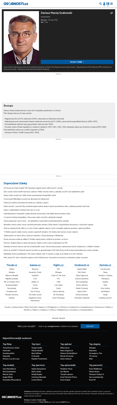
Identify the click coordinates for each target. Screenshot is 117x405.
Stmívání (6, 350)
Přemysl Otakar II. (96, 374)
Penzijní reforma (11, 294)
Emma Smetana (82, 294)
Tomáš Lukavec (66, 374)
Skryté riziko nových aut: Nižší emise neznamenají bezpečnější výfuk (30, 195)
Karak (105, 294)
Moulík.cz (27, 310)
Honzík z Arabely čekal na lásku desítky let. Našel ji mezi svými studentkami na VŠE (36, 243)
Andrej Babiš (82, 269)
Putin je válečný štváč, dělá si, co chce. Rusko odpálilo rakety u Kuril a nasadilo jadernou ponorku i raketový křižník (47, 228)
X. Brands (35, 356)
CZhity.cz (52, 310)
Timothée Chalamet (82, 298)
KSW (58, 282)
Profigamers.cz (53, 307)
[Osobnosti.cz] (16, 3)
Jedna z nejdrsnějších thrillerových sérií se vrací (22, 210)
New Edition (36, 353)
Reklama (27, 400)
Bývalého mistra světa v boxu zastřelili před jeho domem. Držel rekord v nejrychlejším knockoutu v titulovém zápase (48, 224)
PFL (58, 278)
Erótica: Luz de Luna (11, 359)
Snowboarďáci (8, 353)
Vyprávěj (6, 356)
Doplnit (90, 326)
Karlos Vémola (58, 291)
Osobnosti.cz (81, 265)
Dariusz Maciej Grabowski (56, 13)
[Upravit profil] (111, 13)
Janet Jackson (66, 359)
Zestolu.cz (105, 265)
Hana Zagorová (82, 275)
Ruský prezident (12, 285)
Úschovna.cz (99, 307)
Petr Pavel (82, 272)
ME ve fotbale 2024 (12, 282)
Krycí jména (105, 288)
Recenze (35, 269)
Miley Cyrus (65, 348)
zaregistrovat (53, 326)
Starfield (35, 275)
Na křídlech (105, 291)
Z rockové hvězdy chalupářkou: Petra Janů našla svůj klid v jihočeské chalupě (33, 217)
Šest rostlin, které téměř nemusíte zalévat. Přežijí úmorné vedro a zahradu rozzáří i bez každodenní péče (44, 191)
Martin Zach (8, 374)
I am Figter (58, 285)
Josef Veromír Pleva (68, 377)
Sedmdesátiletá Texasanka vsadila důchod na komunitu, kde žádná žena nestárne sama (37, 213)
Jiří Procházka (58, 294)
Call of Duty (35, 291)
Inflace (11, 269)
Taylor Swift (82, 291)
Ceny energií (11, 288)
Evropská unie (11, 291)
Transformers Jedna (11, 348)
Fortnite (35, 288)
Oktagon (58, 272)
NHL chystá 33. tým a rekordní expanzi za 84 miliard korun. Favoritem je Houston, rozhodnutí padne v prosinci (46, 257)
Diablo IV (35, 282)
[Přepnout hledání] (100, 3)
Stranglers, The (95, 353)
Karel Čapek (65, 380)
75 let (46, 22)
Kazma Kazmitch (81, 278)
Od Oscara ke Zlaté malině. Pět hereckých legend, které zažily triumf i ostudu (33, 188)
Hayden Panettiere (39, 359)
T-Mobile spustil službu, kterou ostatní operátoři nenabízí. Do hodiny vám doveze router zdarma (41, 232)
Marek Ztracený (82, 288)
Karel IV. (92, 380)
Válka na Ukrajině (11, 275)
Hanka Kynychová (39, 369)
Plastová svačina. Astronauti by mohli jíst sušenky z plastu (26, 202)
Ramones (93, 350)
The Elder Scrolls (35, 294)
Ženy (26, 307)
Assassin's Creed (35, 272)
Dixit (105, 285)
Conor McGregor (58, 298)
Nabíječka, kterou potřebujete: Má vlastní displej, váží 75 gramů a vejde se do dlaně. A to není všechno (43, 254)
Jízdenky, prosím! (105, 298)
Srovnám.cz (74, 310)
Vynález (12, 298)
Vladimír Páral (66, 369)
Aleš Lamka (36, 371)
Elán (91, 359)
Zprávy (15, 307)
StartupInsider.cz (86, 310)
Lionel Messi (37, 380)
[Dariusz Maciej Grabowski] (21, 37)
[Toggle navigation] (111, 3)
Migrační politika (11, 278)
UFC (58, 269)
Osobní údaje (41, 400)
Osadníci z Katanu (105, 275)
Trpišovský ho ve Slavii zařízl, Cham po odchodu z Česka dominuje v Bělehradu (33, 235)
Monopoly (105, 278)
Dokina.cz (44, 310)
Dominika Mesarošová (12, 380)
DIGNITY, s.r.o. (65, 402)
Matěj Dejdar (37, 374)
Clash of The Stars (58, 275)
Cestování (33, 307)
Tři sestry (93, 356)
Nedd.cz (109, 307)
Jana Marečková (9, 369)
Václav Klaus (94, 371)
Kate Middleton (95, 369)
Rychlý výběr (76, 62)
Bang (105, 272)
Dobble (105, 282)
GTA (35, 278)
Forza (35, 285)
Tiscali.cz (11, 265)
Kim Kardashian (82, 282)
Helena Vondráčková (68, 353)
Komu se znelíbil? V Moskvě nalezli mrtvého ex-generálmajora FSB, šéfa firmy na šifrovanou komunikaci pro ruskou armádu (51, 250)
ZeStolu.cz (64, 307)
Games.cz (35, 265)
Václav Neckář (37, 350)
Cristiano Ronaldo (39, 377)
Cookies (33, 400)
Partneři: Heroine (58, 318)
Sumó (58, 288)
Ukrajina (12, 272)
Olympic (92, 348)
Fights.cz (58, 265)
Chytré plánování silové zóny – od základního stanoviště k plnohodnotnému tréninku (36, 221)
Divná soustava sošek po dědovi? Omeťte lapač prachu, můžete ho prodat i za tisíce (36, 239)
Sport (21, 307)
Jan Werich (64, 371)
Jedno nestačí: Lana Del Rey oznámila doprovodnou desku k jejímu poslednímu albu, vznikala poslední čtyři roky (46, 206)
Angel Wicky (8, 377)
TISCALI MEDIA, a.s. (45, 402)
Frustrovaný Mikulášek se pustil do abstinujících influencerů (26, 199)
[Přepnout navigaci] (104, 3)
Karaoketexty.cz (87, 307)
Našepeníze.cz (63, 310)
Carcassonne (105, 269)
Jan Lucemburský (96, 377)
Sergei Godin (37, 348)
